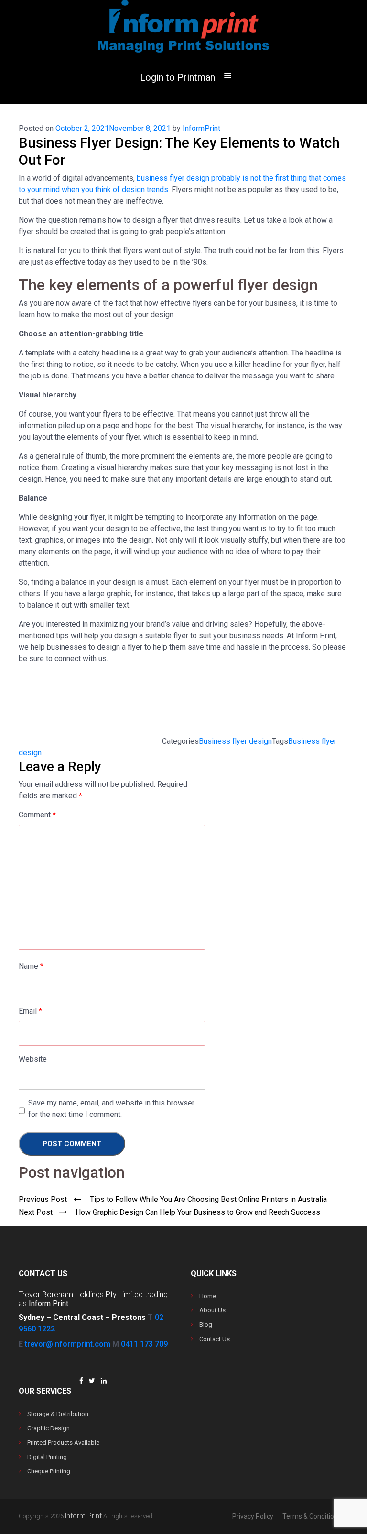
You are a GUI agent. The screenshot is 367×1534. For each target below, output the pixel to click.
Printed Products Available (63, 1442)
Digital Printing (47, 1456)
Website (33, 1058)
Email (30, 1011)
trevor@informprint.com (67, 1344)
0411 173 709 (144, 1344)
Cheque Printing (48, 1471)
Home (207, 1295)
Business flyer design (235, 741)
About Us (212, 1310)
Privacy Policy (252, 1516)
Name (31, 966)
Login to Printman (177, 77)
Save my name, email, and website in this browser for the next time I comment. (111, 1108)
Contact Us (214, 1338)
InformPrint (201, 128)
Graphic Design (48, 1428)
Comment (37, 814)
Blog (205, 1324)
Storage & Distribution (57, 1413)
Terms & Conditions (311, 1516)
